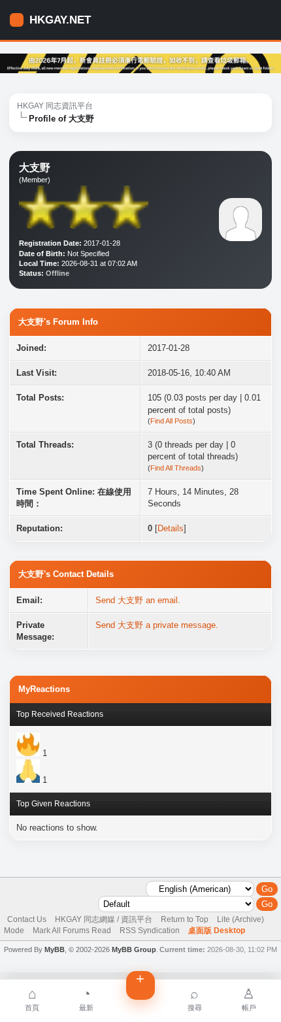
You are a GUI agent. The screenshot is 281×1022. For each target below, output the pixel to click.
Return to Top (184, 919)
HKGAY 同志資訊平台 (55, 105)
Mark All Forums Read (72, 930)
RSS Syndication (150, 930)
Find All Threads (175, 468)
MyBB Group (134, 949)
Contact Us (26, 919)
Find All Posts (171, 421)
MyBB (54, 949)
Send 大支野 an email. (137, 600)
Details (170, 528)
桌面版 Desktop (216, 930)
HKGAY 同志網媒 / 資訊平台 (103, 919)
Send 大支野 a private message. (156, 625)
